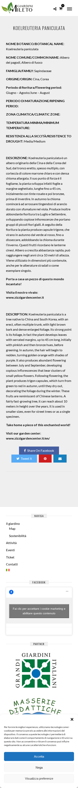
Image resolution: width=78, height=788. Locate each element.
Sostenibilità (17, 536)
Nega (39, 767)
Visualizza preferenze (39, 778)
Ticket (10, 557)
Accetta (39, 756)
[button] (72, 719)
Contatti (12, 564)
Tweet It (26, 458)
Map (12, 528)
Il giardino (13, 523)
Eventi (10, 550)
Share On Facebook (40, 450)
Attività (11, 543)
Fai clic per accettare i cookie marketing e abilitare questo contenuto (39, 611)
